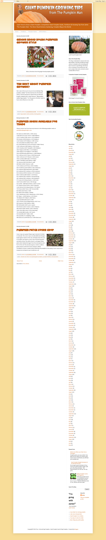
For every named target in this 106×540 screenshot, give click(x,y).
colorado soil (23, 256)
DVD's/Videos (42, 31)
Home (16, 31)
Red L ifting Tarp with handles (77, 520)
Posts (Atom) (26, 263)
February (71, 162)
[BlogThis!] (51, 76)
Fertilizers (23, 31)
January (70, 150)
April (70, 146)
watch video (71, 508)
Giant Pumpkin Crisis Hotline (76, 516)
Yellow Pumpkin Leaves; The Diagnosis (82, 474)
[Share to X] (52, 76)
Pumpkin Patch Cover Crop (35, 230)
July (69, 156)
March (70, 160)
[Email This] (49, 76)
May (70, 172)
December (71, 213)
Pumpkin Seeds (32, 31)
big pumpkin (23, 114)
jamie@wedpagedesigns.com (24, 130)
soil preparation (54, 256)
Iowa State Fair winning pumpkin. (78, 512)
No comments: (40, 75)
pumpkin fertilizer (47, 256)
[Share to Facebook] (54, 76)
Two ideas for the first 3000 (76, 518)
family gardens (37, 114)
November (71, 152)
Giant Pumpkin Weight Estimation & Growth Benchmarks (79, 463)
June (70, 170)
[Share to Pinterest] (55, 76)
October (71, 195)
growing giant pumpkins (37, 256)
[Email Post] (46, 75)
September (71, 164)
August (70, 154)
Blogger (76, 529)
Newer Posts (20, 261)
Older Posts (60, 261)
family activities (30, 114)
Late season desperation (76, 514)
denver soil (29, 256)
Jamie (83, 495)
